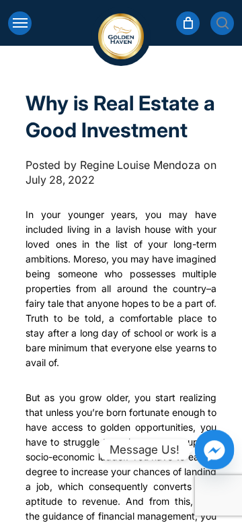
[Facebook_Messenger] (214, 449)
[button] (20, 23)
